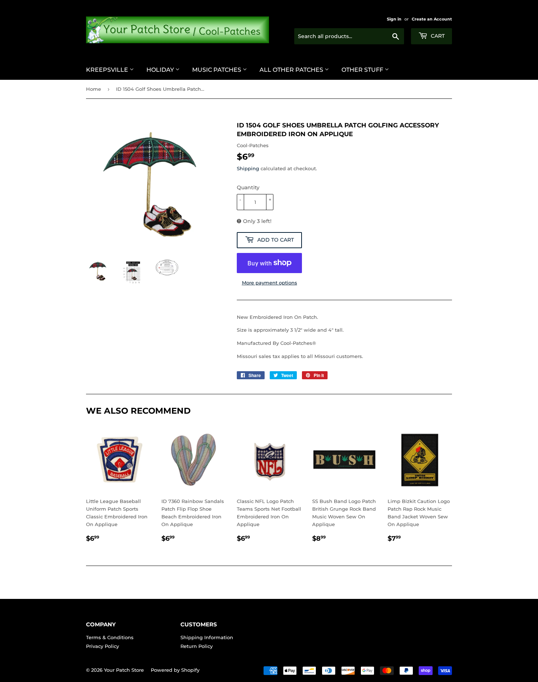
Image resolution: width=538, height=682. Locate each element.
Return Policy (196, 646)
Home (93, 89)
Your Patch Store (124, 670)
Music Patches (217, 69)
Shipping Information (206, 637)
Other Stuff (363, 69)
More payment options (269, 283)
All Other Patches (292, 69)
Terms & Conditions (110, 637)
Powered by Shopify (175, 670)
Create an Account (432, 19)
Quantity (248, 187)
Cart (437, 36)
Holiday (160, 69)
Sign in (394, 19)
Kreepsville (108, 69)
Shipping (248, 168)
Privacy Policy (102, 646)
